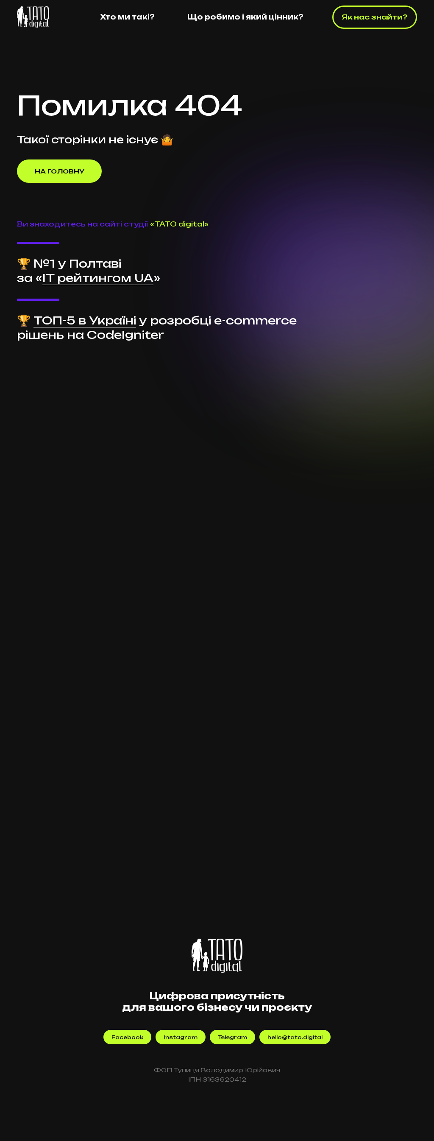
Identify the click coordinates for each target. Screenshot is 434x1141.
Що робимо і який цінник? (245, 17)
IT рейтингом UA (97, 278)
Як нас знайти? (375, 17)
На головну (59, 171)
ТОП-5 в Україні (84, 320)
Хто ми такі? (127, 17)
